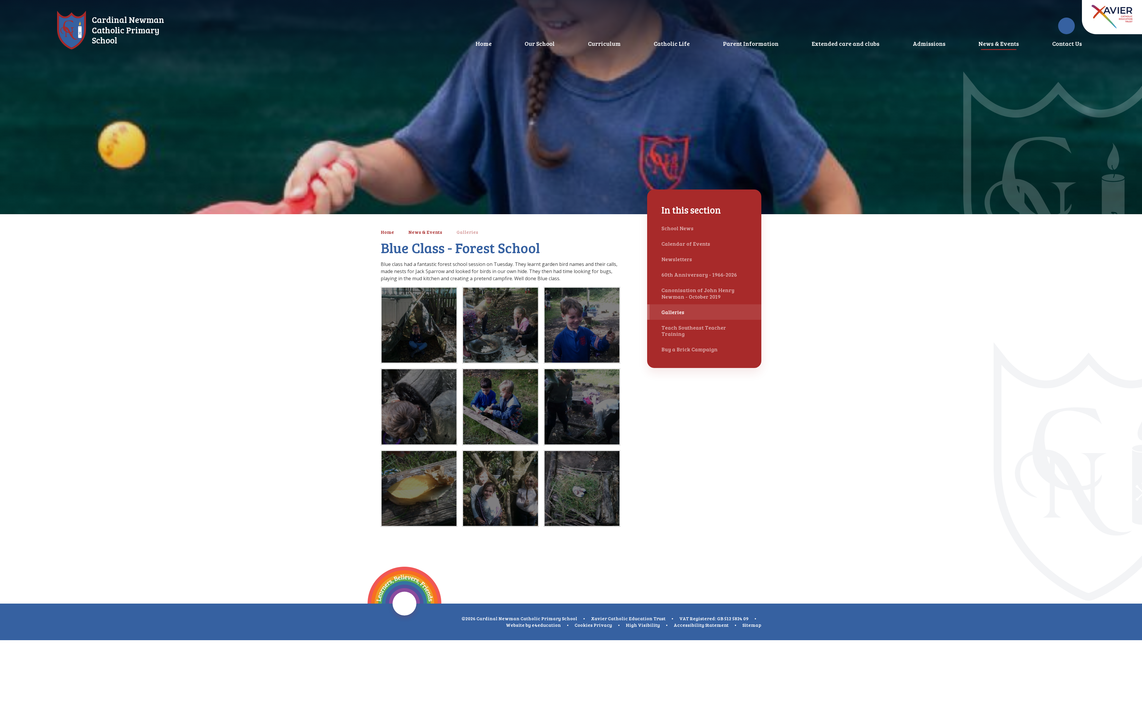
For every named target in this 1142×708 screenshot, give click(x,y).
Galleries (467, 232)
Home (387, 232)
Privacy (603, 625)
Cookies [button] (584, 625)
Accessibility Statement (701, 625)
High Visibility (643, 625)
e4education (546, 625)
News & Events (425, 232)
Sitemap (751, 625)
